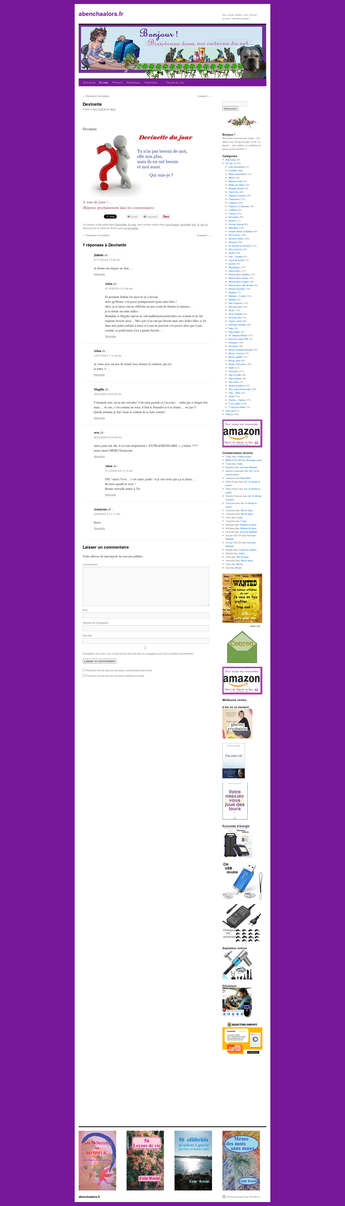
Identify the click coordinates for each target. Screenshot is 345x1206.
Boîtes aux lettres (237, 184)
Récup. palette (235, 356)
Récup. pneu (234, 360)
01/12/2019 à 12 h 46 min (119, 288)
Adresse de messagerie (95, 622)
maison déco (234, 270)
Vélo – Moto (235, 392)
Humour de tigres (248, 524)
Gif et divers (234, 234)
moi (202, 224)
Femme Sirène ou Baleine (241, 231)
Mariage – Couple (237, 295)
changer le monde (237, 195)
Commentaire (90, 564)
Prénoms (117, 82)
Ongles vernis (235, 321)
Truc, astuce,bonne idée (240, 389)
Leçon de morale (236, 260)
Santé (231, 367)
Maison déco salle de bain (241, 285)
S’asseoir (203, 96)
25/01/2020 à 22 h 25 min (108, 394)
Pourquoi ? (234, 342)
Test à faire (234, 381)
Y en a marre (235, 403)
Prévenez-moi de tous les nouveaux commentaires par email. (119, 670)
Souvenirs (233, 371)
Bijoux (232, 177)
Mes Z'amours (235, 303)
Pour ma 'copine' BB (238, 338)
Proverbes (233, 346)
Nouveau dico (235, 317)
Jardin (231, 252)
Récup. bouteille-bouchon (241, 349)
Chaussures (234, 199)
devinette (185, 224)
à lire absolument (237, 166)
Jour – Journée (236, 256)
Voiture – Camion (237, 399)
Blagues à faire (236, 181)
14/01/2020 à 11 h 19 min (108, 355)
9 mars (239, 517)
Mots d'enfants (236, 313)
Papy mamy (234, 331)
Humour (233, 242)
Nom (85, 610)
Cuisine (232, 213)
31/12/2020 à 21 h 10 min (119, 470)
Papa (231, 328)
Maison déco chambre (239, 274)
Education (233, 227)
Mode (231, 310)
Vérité (231, 396)
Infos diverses (235, 249)
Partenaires (151, 82)
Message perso (236, 306)
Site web (87, 635)
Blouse (239, 564)
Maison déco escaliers (239, 281)
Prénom (229, 414)
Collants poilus (244, 456)
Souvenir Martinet (248, 467)
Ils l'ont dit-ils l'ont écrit (240, 245)
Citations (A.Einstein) (239, 206)
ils (198, 224)
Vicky (228, 456)
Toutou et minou (236, 385)
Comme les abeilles (247, 549)
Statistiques (133, 82)
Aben (113, 109)
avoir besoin (172, 224)
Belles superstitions (238, 174)
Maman (232, 292)
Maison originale (237, 288)
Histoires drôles (236, 238)
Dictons (232, 220)
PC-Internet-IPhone (238, 335)
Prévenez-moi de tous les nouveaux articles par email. (115, 675)
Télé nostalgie (235, 378)
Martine (232, 299)
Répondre (99, 274)
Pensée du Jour (175, 82)
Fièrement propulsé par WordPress (243, 1196)
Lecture (232, 263)
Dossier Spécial (236, 224)
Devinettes (121, 224)
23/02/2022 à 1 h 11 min (107, 514)
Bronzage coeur (254, 460)
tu (207, 224)
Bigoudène (246, 477)
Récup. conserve (236, 353)
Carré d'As (234, 191)
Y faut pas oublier (237, 407)
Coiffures (233, 209)
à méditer (233, 170)
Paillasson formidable (96, 96)
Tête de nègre (247, 510)
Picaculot (230, 467)
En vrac (103, 82)
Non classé (231, 410)
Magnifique (234, 267)
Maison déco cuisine (238, 277)
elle (194, 224)
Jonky (240, 463)
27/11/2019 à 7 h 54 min (107, 259)
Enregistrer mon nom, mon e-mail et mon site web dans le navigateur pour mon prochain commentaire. (138, 653)
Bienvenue (89, 82)
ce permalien (131, 228)
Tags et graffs (235, 374)
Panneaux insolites (237, 324)
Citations (233, 202)
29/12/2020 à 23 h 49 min (108, 437)
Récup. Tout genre (237, 364)
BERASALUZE (233, 460)
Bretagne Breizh (236, 188)
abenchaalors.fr (101, 13)
